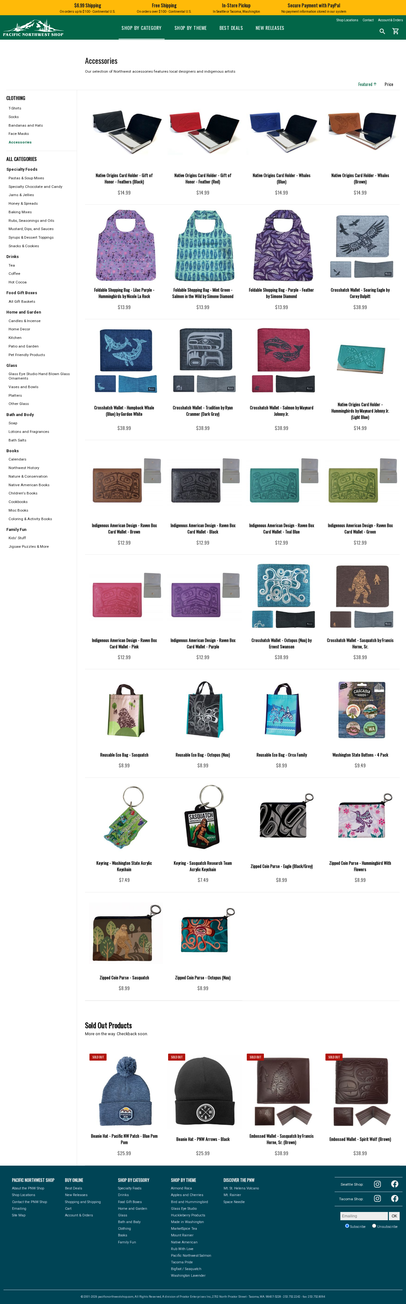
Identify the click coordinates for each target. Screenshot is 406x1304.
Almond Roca (181, 1188)
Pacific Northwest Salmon (191, 1256)
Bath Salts (17, 440)
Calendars (17, 459)
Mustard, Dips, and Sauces (31, 229)
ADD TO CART (132, 194)
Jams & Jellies (21, 195)
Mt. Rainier (232, 1195)
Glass (122, 1215)
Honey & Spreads (23, 203)
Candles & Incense (25, 321)
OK (394, 1216)
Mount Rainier (182, 1235)
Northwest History (24, 468)
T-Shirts (15, 108)
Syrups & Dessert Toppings (31, 237)
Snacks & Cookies (24, 246)
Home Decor (19, 329)
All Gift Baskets (22, 301)
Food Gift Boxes (130, 1202)
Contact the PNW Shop (29, 1202)
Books (122, 1235)
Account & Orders (390, 20)
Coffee (14, 273)
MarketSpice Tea (184, 1229)
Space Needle (234, 1202)
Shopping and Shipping (83, 1202)
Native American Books (29, 485)
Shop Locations (347, 20)
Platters (15, 395)
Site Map (18, 1215)
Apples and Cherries (187, 1195)
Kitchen (15, 337)
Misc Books (18, 510)
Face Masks (19, 133)
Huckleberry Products (188, 1215)
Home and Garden (132, 1209)
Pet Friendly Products (27, 355)
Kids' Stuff (17, 538)
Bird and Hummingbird (189, 1202)
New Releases (270, 27)
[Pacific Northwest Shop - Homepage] (33, 35)
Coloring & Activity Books (30, 519)
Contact (368, 20)
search (382, 31)
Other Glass (19, 403)
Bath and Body (129, 1222)
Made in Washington (187, 1222)
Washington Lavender (188, 1276)
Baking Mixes (20, 212)
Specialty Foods (129, 1188)
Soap (13, 423)
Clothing (124, 1229)
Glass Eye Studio (184, 1209)
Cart (68, 1209)
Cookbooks (18, 502)
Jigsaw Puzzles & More (29, 546)
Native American (184, 1242)
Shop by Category (141, 27)
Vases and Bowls (23, 387)
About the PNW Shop (28, 1188)
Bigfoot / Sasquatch (186, 1269)
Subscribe (357, 1227)
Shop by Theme (190, 27)
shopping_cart (396, 31)
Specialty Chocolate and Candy (35, 186)
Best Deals (231, 27)
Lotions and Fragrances (29, 431)
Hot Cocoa (18, 282)
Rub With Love (182, 1249)
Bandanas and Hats (26, 125)
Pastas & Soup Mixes (26, 178)
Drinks (123, 1195)
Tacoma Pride (182, 1262)
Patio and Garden (24, 346)
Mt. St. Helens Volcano (241, 1188)
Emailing (19, 1209)
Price (391, 84)
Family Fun (127, 1242)
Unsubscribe (387, 1227)
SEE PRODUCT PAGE (124, 1154)
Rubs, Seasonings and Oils (31, 220)
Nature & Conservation (28, 476)
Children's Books (23, 493)
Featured (367, 84)
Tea (12, 265)
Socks (14, 117)
